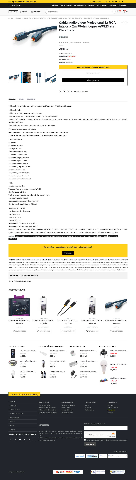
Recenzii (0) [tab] (31, 99)
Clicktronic (113, 236)
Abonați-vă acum (93, 80)
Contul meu (13, 405)
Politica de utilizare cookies (47, 407)
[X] (109, 1)
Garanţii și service (67, 410)
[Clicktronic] (63, 37)
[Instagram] (119, 1)
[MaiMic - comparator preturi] (118, 456)
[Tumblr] (122, 1)
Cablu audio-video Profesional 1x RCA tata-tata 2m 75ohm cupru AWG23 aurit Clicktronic (52, 236)
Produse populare (66, 5)
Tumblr (29, 439)
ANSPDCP (88, 407)
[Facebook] (106, 1)
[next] (126, 22)
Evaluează (68, 253)
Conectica (12, 239)
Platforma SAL (89, 410)
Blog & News (123, 5)
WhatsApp (68, 91)
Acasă (24, 12)
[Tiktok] (126, 1)
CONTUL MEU (97, 1)
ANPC (87, 405)
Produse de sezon (80, 5)
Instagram (25, 439)
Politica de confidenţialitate (47, 410)
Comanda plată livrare (68, 405)
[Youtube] (116, 1)
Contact (12, 429)
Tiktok (34, 439)
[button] (9, 46)
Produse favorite (15, 417)
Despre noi (111, 405)
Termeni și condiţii (44, 405)
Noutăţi (55, 5)
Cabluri (93, 236)
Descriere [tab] (11, 99)
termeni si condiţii (121, 440)
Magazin (36, 12)
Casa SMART (113, 5)
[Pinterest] (112, 1)
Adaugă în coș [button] (20, 331)
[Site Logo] (13, 11)
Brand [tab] (21, 99)
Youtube (20, 439)
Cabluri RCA (68, 62)
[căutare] (112, 12)
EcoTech (12, 425)
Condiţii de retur (66, 407)
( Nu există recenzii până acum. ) (79, 43)
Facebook (60, 91)
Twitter (15, 439)
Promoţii (91, 5)
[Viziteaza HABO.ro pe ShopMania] (92, 456)
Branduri (110, 412)
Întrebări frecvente (67, 412)
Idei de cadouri (101, 5)
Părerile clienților (113, 407)
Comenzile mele (15, 409)
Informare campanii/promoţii (48, 412)
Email (64, 91)
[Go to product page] (19, 305)
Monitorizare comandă (16, 413)
